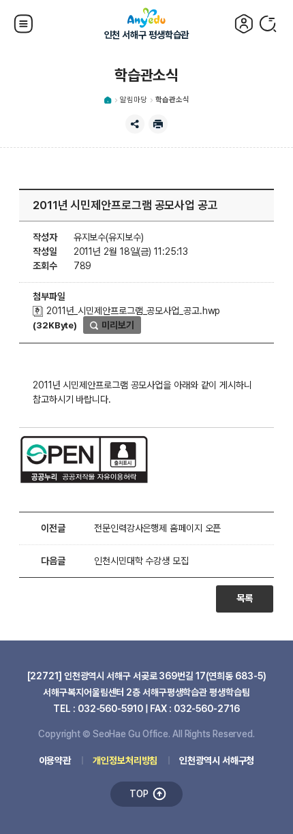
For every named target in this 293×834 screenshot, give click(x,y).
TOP (139, 793)
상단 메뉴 (24, 24)
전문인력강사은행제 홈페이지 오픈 (157, 528)
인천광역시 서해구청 (216, 760)
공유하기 (134, 124)
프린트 (158, 124)
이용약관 (55, 760)
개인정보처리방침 (125, 760)
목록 (244, 598)
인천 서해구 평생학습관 (146, 34)
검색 (268, 24)
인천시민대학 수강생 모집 (141, 560)
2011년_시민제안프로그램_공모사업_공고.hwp (132, 310)
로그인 (244, 24)
